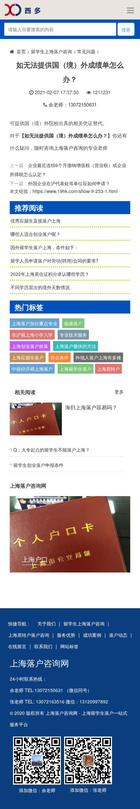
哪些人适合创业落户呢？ (35, 234)
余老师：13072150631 (73, 104)
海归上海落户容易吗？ (91, 407)
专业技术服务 (73, 334)
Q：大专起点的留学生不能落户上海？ (51, 449)
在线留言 (17, 646)
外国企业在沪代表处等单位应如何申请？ (69, 183)
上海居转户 (108, 369)
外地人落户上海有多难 (98, 357)
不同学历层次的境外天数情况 (40, 287)
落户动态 (118, 635)
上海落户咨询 (68, 147)
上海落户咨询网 (39, 663)
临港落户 (73, 323)
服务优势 (66, 635)
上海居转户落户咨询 (28, 635)
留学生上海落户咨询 (51, 51)
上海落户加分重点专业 (34, 323)
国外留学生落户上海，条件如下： (44, 247)
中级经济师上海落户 (32, 369)
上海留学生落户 (75, 369)
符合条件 (59, 357)
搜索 (126, 29)
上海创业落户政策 (30, 346)
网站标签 (69, 646)
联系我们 (43, 646)
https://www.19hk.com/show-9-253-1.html (75, 191)
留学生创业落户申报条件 (38, 465)
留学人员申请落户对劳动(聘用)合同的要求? (54, 260)
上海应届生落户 (28, 357)
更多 (119, 391)
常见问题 (86, 51)
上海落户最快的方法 (75, 346)
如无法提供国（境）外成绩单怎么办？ (65, 135)
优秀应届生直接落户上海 (35, 220)
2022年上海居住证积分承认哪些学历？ (49, 274)
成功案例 (92, 635)
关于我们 (46, 623)
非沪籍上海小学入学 (32, 334)
